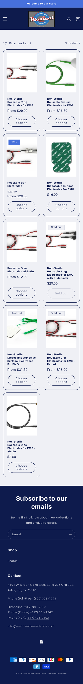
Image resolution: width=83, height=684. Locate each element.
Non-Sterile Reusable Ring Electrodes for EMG (20, 102)
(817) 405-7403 (38, 617)
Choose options (21, 121)
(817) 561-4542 (41, 612)
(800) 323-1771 (45, 598)
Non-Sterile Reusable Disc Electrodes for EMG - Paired (61, 359)
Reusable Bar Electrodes (16, 184)
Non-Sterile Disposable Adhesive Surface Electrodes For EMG (21, 359)
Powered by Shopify (58, 674)
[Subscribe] (70, 534)
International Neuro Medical (36, 674)
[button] (5, 19)
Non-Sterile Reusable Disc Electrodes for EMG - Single (21, 446)
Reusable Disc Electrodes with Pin (20, 270)
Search (13, 561)
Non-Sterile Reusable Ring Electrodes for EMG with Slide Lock (60, 273)
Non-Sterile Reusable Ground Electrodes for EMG (60, 102)
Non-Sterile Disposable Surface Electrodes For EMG (60, 186)
